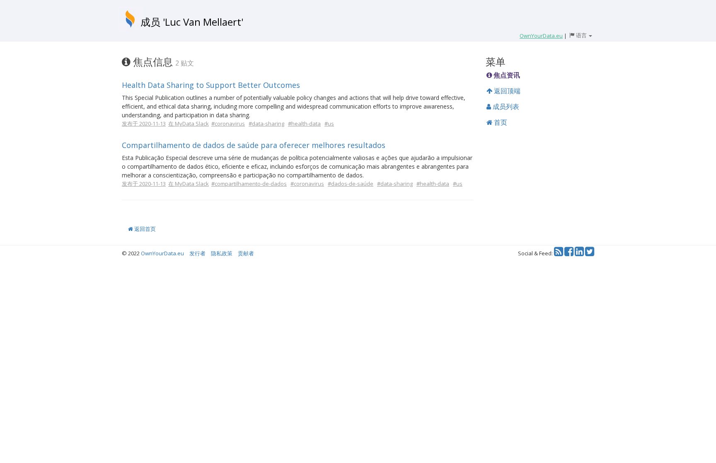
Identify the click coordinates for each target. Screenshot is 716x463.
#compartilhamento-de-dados (249, 183)
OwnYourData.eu (162, 253)
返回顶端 (506, 90)
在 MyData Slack (188, 123)
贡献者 (246, 253)
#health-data (304, 123)
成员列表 (505, 106)
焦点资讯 (506, 75)
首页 (499, 122)
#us (329, 123)
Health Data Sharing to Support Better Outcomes (211, 85)
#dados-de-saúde (350, 183)
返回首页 (144, 229)
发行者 (197, 253)
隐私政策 (221, 253)
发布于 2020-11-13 (144, 123)
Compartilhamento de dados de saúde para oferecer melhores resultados (253, 145)
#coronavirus (228, 123)
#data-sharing (266, 123)
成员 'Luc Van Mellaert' (191, 22)
